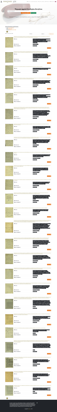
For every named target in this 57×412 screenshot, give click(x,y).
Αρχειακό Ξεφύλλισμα (34, 1)
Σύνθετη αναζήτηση (42, 1)
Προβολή (48, 74)
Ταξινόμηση (51, 33)
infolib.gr (29, 408)
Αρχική (29, 1)
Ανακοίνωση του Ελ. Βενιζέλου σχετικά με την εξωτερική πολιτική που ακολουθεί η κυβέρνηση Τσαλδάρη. (28, 66)
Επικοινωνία (52, 1)
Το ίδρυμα (47, 1)
